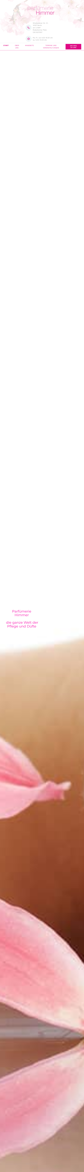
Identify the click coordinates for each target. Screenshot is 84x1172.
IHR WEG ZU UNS (73, 46)
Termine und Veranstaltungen (51, 47)
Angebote (29, 45)
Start (6, 45)
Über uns (17, 47)
